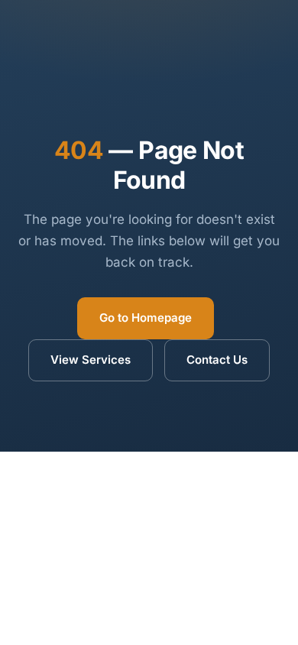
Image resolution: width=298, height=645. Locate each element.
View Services (90, 359)
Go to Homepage (145, 317)
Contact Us (217, 359)
